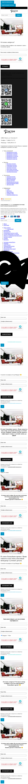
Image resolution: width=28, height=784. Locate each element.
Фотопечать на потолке (13, 182)
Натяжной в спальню (12, 153)
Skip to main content (8, 5)
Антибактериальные (12, 171)
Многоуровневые (11, 179)
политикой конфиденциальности (14, 341)
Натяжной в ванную (12, 157)
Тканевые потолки (11, 167)
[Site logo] (14, 12)
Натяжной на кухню (12, 152)
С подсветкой (10, 229)
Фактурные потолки (12, 169)
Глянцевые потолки (12, 165)
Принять (4, 283)
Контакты (9, 190)
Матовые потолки (11, 163)
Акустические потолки (12, 170)
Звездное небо (10, 184)
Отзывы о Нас (10, 193)
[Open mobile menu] (24, 15)
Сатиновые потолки (12, 166)
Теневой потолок (11, 176)
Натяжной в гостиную (12, 156)
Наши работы (10, 192)
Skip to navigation (7, 2)
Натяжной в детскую (12, 155)
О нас (8, 189)
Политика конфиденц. (12, 194)
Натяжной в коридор (12, 159)
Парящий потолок (11, 178)
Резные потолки (11, 180)
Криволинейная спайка (13, 183)
